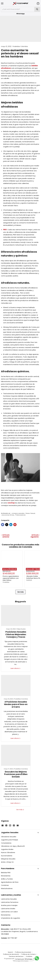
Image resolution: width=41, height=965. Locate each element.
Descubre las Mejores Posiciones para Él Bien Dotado (15, 774)
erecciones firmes (8, 515)
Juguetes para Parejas (9, 840)
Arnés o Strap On (7, 862)
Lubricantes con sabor (9, 912)
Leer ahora (15, 668)
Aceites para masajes (9, 905)
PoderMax (6, 582)
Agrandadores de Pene (9, 882)
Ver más (20, 592)
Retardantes (5, 876)
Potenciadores (20, 515)
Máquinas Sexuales (8, 859)
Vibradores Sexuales (8, 837)
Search (10, 952)
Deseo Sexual (30, 513)
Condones (5, 885)
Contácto (29, 956)
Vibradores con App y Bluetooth (13, 846)
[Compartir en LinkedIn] (10, 524)
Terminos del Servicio (16, 956)
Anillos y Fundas (7, 879)
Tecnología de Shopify (20, 961)
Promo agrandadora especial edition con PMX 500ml (11, 578)
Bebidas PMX (6, 873)
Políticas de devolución (11, 954)
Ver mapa (5, 934)
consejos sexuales (18, 513)
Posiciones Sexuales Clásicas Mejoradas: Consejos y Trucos (15, 634)
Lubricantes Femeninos (9, 902)
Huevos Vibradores (8, 852)
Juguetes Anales (7, 849)
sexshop (11, 503)
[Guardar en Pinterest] (15, 524)
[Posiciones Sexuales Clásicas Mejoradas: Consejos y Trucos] (15, 615)
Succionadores (6, 856)
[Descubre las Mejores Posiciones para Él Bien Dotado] (15, 755)
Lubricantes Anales (8, 909)
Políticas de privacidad (23, 952)
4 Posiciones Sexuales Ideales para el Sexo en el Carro (15, 704)
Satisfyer (29, 580)
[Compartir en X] (6, 524)
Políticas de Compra (28, 954)
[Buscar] (37, 9)
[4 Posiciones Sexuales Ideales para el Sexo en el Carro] (15, 685)
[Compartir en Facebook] (2, 524)
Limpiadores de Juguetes (10, 918)
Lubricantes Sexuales (9, 899)
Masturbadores (7, 888)
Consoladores (6, 843)
